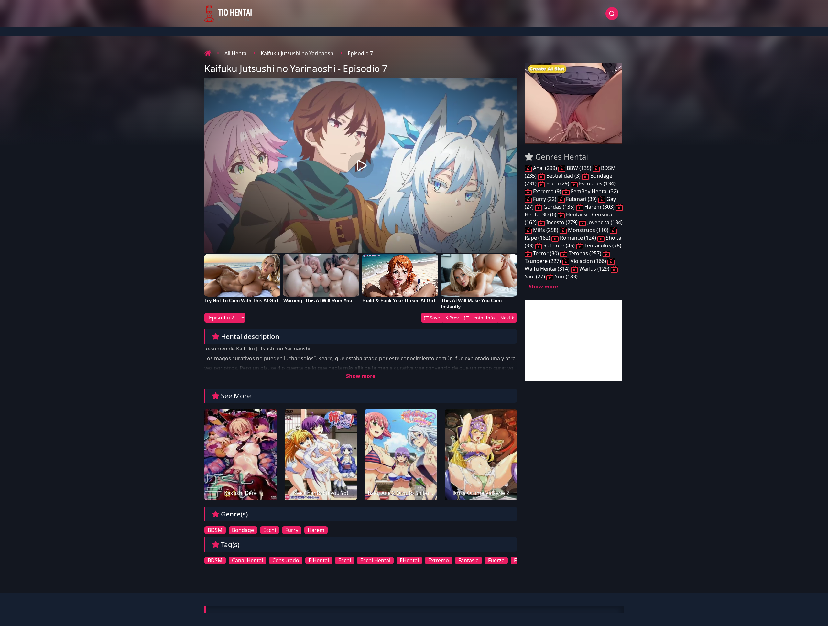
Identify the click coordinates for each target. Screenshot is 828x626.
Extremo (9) (547, 191)
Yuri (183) (565, 276)
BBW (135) (579, 168)
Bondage (243, 530)
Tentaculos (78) (602, 245)
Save (434, 318)
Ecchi (269, 530)
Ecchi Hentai (375, 560)
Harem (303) (599, 206)
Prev (453, 318)
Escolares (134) (597, 183)
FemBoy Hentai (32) (594, 191)
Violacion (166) (588, 261)
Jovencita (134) (604, 222)
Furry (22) (545, 199)
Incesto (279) (562, 222)
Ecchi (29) (558, 183)
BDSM (215, 530)
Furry (291, 530)
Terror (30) (546, 253)
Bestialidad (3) (563, 175)
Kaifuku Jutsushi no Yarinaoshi (298, 53)
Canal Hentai (247, 560)
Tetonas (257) (585, 253)
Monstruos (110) (588, 230)
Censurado (285, 560)
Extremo (438, 560)
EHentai (409, 560)
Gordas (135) (559, 206)
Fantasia (468, 560)
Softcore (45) (559, 245)
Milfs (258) (546, 230)
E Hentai (319, 560)
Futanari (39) (581, 199)
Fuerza (496, 560)
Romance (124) (578, 237)
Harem (316, 530)
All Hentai (236, 53)
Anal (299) (545, 168)
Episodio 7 (360, 53)
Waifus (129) (594, 268)
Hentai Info (482, 318)
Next (506, 318)
